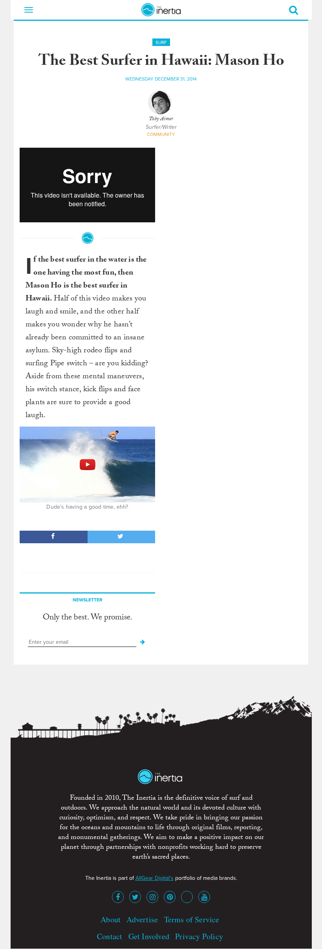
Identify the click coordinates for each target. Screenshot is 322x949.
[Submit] (142, 642)
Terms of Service (192, 919)
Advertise (142, 919)
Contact (109, 936)
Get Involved (148, 936)
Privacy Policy (199, 936)
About (111, 919)
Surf (161, 42)
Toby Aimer (161, 119)
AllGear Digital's (154, 878)
